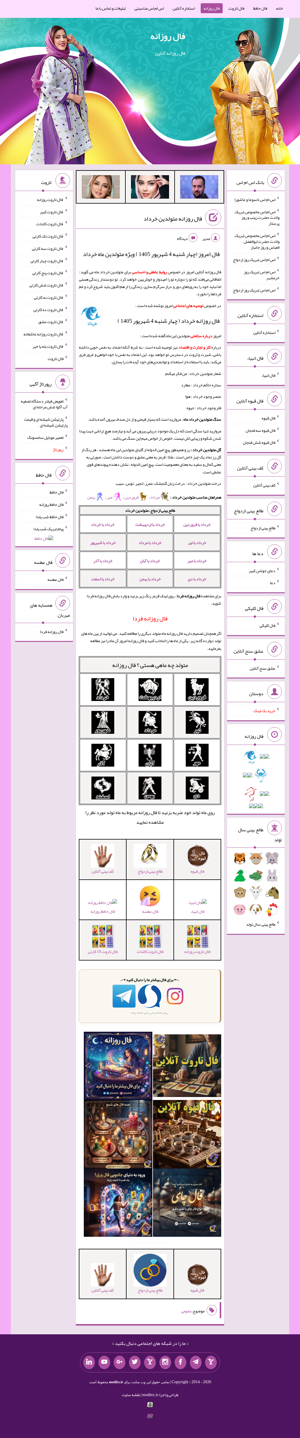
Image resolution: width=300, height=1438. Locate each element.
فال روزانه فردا (52, 631)
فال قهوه (268, 418)
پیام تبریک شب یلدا (48, 529)
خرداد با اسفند (103, 579)
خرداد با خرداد (103, 524)
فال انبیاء (197, 911)
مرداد (155, 497)
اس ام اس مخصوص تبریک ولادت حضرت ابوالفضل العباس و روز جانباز (257, 241)
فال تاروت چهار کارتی (47, 260)
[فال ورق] (118, 1204)
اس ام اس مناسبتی (149, 8)
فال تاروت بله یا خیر (48, 346)
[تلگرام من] (196, 1362)
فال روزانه (212, 8)
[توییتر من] (135, 1362)
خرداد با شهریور (103, 542)
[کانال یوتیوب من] (104, 1362)
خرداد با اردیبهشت (150, 524)
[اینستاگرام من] (165, 1362)
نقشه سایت (131, 1395)
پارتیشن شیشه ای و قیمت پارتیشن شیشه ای (46, 422)
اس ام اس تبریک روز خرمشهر (261, 275)
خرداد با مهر (197, 561)
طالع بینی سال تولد (260, 924)
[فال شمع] (118, 1135)
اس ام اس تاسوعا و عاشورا (254, 199)
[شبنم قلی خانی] (101, 188)
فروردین (132, 497)
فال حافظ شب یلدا (50, 516)
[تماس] (150, 1362)
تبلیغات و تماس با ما (111, 8)
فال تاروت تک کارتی (48, 236)
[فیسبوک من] (180, 1362)
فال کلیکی (267, 625)
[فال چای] (187, 1204)
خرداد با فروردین (197, 524)
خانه (279, 8)
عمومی (186, 1311)
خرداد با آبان (150, 561)
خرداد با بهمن (150, 579)
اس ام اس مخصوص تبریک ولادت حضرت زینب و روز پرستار (257, 217)
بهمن (91, 497)
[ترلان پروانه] (150, 188)
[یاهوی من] (211, 1362)
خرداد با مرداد (150, 542)
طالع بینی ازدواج (262, 528)
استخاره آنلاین (184, 8)
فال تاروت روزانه (50, 199)
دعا (272, 583)
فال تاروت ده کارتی (48, 309)
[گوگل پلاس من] (119, 1362)
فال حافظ (260, 8)
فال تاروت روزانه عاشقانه (43, 334)
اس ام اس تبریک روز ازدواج (254, 259)
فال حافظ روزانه (103, 911)
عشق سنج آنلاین (262, 668)
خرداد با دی (197, 579)
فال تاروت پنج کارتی (48, 273)
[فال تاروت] (187, 1067)
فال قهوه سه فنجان (260, 430)
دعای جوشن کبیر (262, 570)
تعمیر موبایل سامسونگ (45, 437)
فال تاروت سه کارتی (48, 248)
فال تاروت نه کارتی (49, 297)
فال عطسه (55, 579)
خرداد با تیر (197, 542)
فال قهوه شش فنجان (259, 442)
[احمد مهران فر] (199, 188)
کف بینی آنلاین (264, 485)
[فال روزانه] (118, 1067)
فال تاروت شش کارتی (46, 285)
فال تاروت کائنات (50, 224)
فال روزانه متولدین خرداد (173, 218)
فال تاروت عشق (51, 322)
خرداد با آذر (102, 561)
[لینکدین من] (89, 1362)
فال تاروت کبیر (52, 211)
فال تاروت (236, 8)
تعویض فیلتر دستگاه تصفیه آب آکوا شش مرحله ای (44, 404)
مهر (110, 497)
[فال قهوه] (187, 1135)
